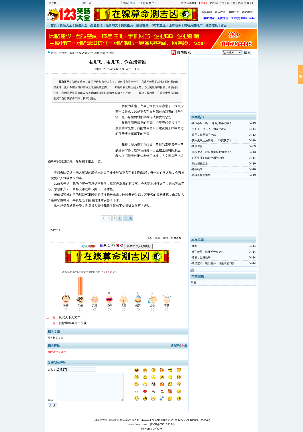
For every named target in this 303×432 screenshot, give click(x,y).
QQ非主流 (159, 25)
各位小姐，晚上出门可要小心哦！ (212, 123)
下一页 (128, 218)
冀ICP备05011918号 (162, 424)
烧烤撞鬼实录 (200, 163)
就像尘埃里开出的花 (73, 323)
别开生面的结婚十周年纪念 (208, 157)
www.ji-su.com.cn (153, 420)
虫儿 (58, 230)
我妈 (194, 246)
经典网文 (112, 25)
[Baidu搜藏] (100, 246)
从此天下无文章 (70, 317)
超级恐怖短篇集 (201, 175)
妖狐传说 (197, 146)
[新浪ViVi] (117, 246)
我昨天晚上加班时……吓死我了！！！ (214, 140)
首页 (54, 25)
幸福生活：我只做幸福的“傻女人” (211, 152)
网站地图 (247, 12)
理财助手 (175, 25)
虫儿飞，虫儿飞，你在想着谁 (209, 129)
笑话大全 (66, 25)
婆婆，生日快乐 (201, 257)
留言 (224, 25)
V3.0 (159, 428)
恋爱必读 (96, 25)
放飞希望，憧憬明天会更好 (208, 251)
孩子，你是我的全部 (204, 134)
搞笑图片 (127, 25)
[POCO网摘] (113, 246)
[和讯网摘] (122, 246)
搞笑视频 (142, 25)
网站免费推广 (193, 25)
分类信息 (211, 25)
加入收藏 (220, 12)
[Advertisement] (81, 131)
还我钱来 (197, 169)
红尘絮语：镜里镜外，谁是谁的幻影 (213, 263)
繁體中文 (233, 12)
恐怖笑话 (99, 53)
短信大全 (81, 25)
